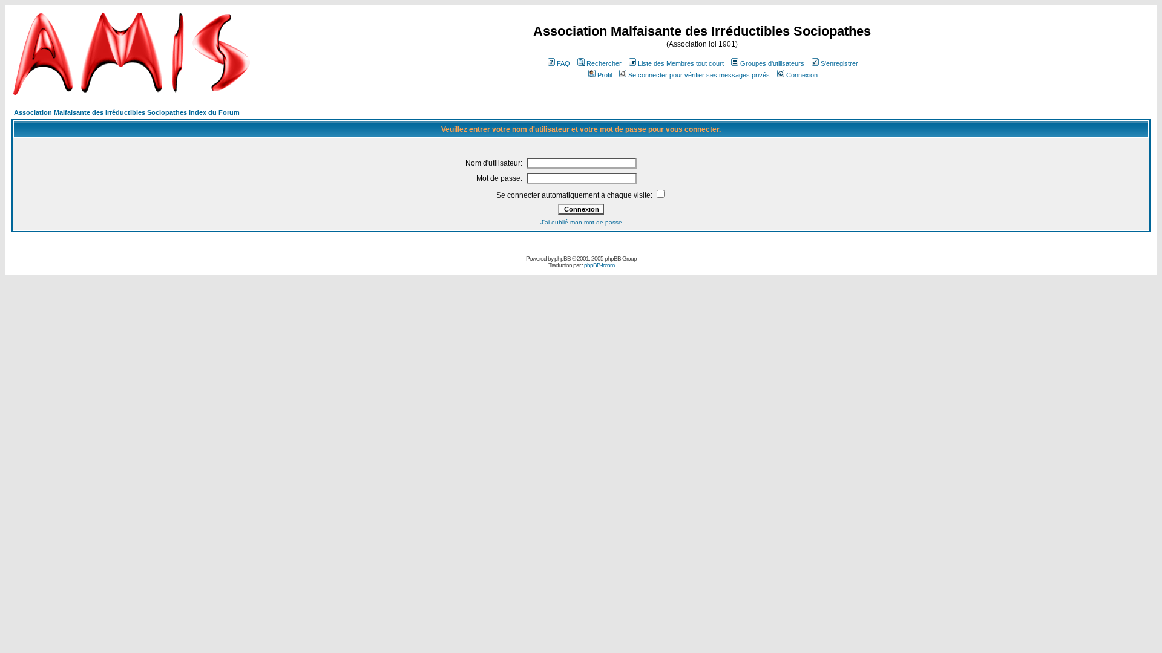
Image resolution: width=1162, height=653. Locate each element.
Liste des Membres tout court (681, 63)
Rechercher (604, 63)
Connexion (802, 75)
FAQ (563, 63)
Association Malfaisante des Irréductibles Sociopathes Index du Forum (127, 112)
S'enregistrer (839, 63)
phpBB (562, 258)
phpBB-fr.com (599, 265)
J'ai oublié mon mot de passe (581, 222)
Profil (604, 75)
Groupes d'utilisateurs (772, 63)
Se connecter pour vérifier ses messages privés (699, 75)
